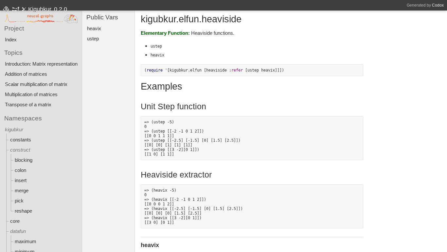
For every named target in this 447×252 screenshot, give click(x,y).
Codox (438, 5)
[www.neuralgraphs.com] (41, 19)
